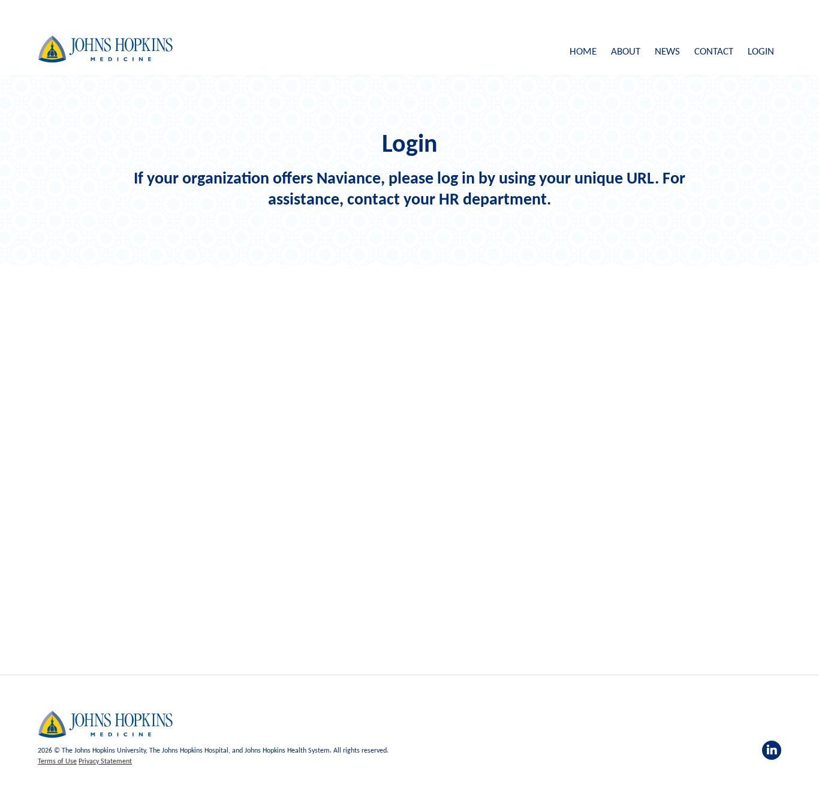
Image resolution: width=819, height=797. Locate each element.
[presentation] (105, 724)
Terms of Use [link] (57, 761)
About (625, 52)
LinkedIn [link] (771, 750)
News (667, 52)
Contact (713, 52)
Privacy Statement (105, 761)
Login (761, 52)
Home (583, 52)
